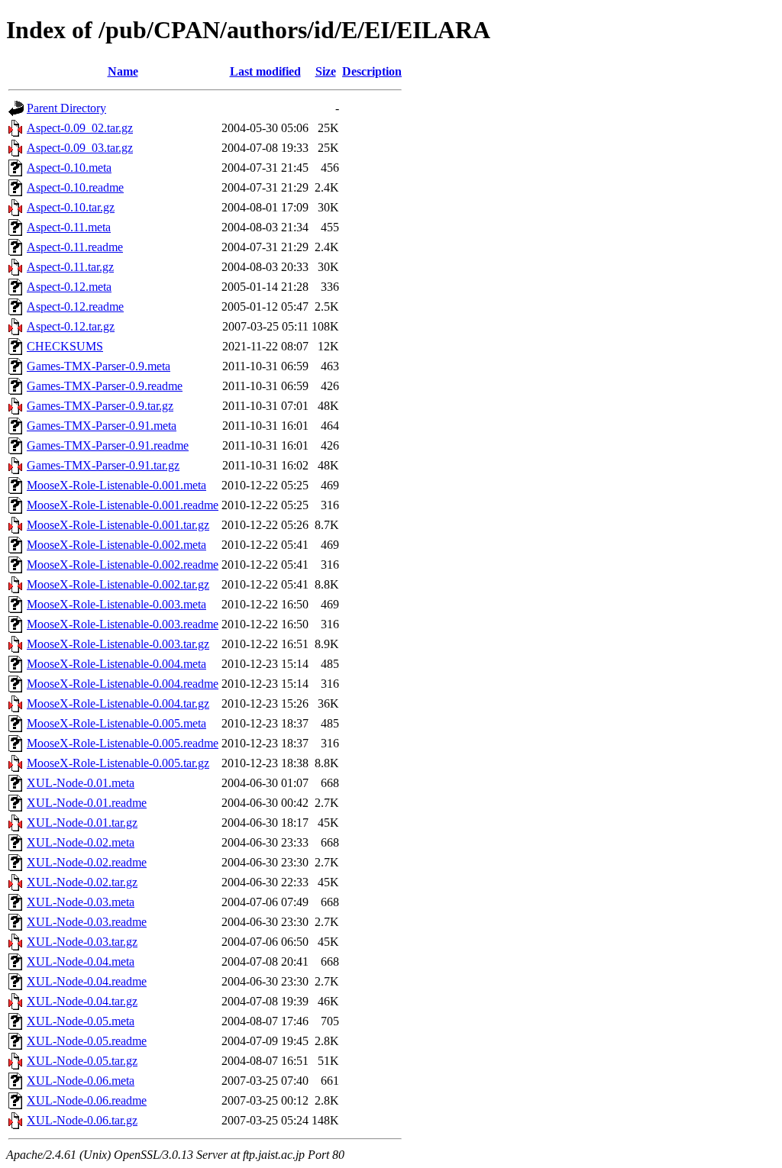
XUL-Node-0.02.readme (87, 862)
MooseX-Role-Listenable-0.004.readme (122, 683)
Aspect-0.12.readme (75, 306)
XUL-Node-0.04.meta (80, 961)
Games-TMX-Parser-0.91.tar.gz (103, 465)
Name (123, 71)
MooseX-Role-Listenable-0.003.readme (122, 624)
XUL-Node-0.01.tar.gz (82, 822)
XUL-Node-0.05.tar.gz (82, 1060)
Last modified (265, 71)
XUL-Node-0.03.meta (80, 901)
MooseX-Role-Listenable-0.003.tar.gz (118, 643)
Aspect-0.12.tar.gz (71, 326)
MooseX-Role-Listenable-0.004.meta (116, 663)
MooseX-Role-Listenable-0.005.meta (116, 723)
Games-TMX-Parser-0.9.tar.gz (100, 405)
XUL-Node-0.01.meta (80, 782)
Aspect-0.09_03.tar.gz (80, 147)
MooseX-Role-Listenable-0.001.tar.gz (118, 524)
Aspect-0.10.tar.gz (71, 207)
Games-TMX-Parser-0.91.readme (108, 445)
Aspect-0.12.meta (69, 286)
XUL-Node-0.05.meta (80, 1021)
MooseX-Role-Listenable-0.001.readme (122, 504)
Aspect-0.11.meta (69, 227)
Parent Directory (66, 108)
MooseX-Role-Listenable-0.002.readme (122, 564)
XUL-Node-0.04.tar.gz (82, 1001)
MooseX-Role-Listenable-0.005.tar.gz (118, 763)
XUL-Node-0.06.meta (80, 1080)
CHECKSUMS (65, 346)
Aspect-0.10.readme (75, 187)
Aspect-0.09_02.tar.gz (80, 127)
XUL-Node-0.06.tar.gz (82, 1120)
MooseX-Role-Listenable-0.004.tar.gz (118, 703)
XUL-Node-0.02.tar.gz (82, 882)
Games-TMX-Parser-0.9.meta (98, 366)
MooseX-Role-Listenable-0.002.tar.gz (118, 584)
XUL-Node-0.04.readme (87, 981)
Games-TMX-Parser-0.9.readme (105, 385)
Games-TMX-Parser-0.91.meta (101, 425)
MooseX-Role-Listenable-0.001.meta (116, 485)
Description (372, 71)
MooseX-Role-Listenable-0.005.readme (122, 743)
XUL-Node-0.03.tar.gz (82, 941)
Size (325, 71)
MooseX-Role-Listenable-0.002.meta (116, 544)
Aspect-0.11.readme (75, 246)
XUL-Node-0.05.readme (87, 1040)
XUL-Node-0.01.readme (87, 802)
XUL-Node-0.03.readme (87, 921)
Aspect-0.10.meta (69, 167)
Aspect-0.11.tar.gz (70, 266)
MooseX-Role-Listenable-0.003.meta (116, 604)
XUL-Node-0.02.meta (80, 842)
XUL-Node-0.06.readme (87, 1100)
